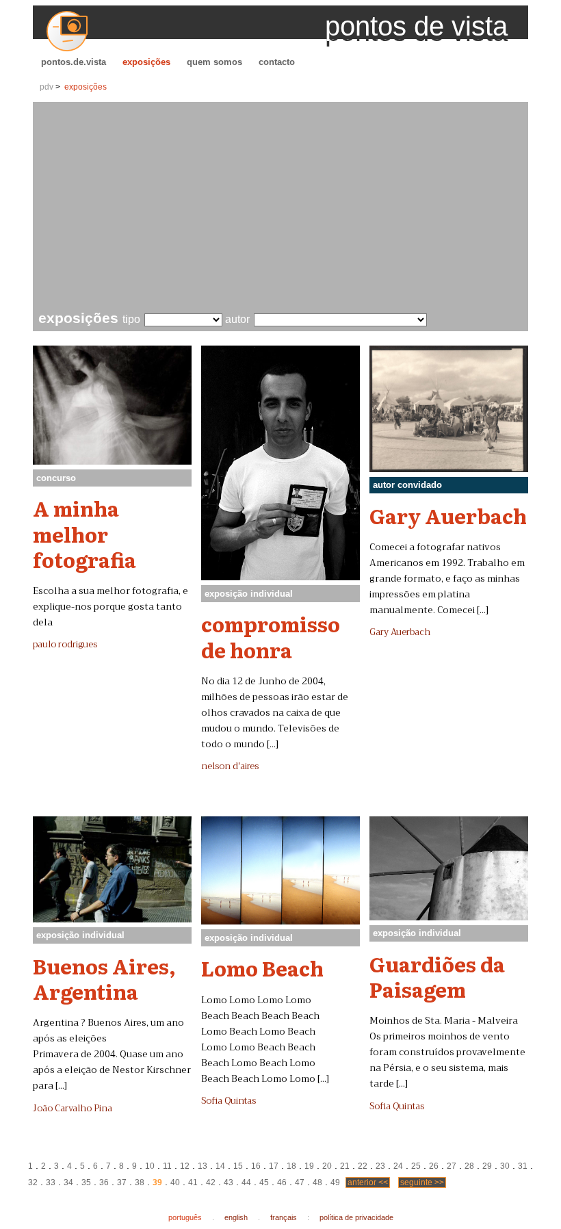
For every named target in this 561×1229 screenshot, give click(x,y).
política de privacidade (356, 1217)
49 (335, 1182)
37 (122, 1182)
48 (317, 1182)
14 (220, 1166)
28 (469, 1166)
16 (256, 1166)
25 (416, 1166)
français (283, 1217)
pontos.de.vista (73, 62)
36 (104, 1182)
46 (282, 1182)
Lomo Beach (262, 968)
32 (33, 1182)
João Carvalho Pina (72, 1108)
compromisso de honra (270, 636)
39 (157, 1182)
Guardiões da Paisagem (437, 976)
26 (434, 1166)
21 (345, 1166)
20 (327, 1166)
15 (238, 1166)
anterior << (368, 1182)
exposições (146, 62)
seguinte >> (422, 1182)
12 (185, 1166)
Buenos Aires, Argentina (104, 978)
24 (398, 1166)
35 (86, 1182)
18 (291, 1166)
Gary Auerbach (448, 515)
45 (264, 1182)
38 (139, 1182)
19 (309, 1166)
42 (211, 1182)
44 (246, 1182)
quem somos (214, 62)
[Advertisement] (283, 208)
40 (175, 1182)
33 (50, 1182)
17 (273, 1166)
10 (150, 1166)
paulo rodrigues (65, 644)
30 (505, 1166)
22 (362, 1166)
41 (193, 1182)
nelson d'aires (230, 766)
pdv (46, 87)
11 (167, 1166)
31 (522, 1166)
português (185, 1217)
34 (68, 1182)
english (236, 1217)
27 (451, 1166)
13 (202, 1166)
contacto (277, 62)
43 (228, 1182)
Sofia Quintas (228, 1101)
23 (380, 1166)
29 (487, 1166)
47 (299, 1182)
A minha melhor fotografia (84, 533)
